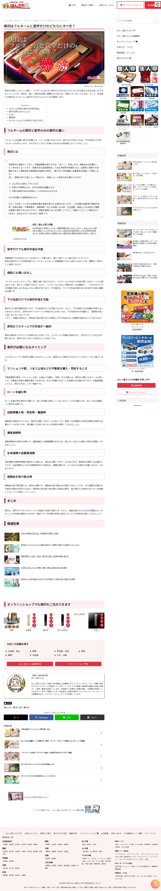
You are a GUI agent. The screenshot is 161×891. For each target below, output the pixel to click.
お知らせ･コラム (31, 833)
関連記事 (12, 117)
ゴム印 (93, 858)
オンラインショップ (77, 664)
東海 (83, 651)
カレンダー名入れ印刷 (144, 876)
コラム (9, 703)
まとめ (11, 114)
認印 (94, 844)
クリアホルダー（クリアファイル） (127, 854)
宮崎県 (54, 865)
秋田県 (11, 844)
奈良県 (60, 844)
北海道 (5, 844)
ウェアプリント (142, 857)
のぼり (141, 859)
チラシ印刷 (139, 844)
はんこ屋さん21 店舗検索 (29, 664)
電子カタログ (123, 58)
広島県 (66, 851)
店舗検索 (137, 385)
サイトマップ (150, 833)
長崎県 (73, 865)
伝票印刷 (155, 844)
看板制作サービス (130, 857)
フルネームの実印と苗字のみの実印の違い (24, 108)
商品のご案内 (45, 833)
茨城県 (17, 851)
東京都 (35, 851)
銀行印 (89, 844)
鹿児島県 (67, 865)
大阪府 (54, 844)
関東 (34, 651)
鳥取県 (48, 851)
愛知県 (11, 875)
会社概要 (104, 833)
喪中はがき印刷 (130, 876)
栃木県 (11, 851)
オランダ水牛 (79, 614)
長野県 (11, 861)
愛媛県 (54, 858)
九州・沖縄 (62, 655)
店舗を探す (73, 833)
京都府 (48, 844)
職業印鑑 (97, 864)
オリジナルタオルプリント (128, 859)
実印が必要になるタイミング (19, 111)
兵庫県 (66, 844)
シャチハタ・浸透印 (104, 858)
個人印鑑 (19, 707)
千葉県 (23, 851)
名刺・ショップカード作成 (124, 844)
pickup (9, 707)
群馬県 (5, 851)
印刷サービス (119, 841)
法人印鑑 (85, 848)
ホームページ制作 (129, 866)
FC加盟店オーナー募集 (133, 833)
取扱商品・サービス (126, 52)
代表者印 (86, 851)
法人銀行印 (94, 851)
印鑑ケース (86, 858)
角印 (100, 851)
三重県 (23, 875)
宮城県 (29, 844)
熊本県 (60, 865)
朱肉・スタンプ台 (89, 861)
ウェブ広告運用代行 (143, 866)
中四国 (35, 655)
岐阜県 (17, 875)
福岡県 (48, 865)
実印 (27, 707)
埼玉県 (29, 851)
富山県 (5, 868)
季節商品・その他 (121, 873)
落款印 (104, 864)
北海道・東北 (14, 651)
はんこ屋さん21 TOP (126, 30)
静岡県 (5, 875)
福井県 (17, 868)
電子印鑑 (118, 866)
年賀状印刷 (119, 876)
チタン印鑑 (100, 861)
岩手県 (17, 844)
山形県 (23, 844)
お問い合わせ (116, 833)
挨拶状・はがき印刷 (122, 847)
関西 (10, 655)
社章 (146, 859)
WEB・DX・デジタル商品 (123, 863)
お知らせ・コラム (125, 47)
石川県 (11, 868)
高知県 (48, 858)
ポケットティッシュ (148, 854)
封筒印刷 (147, 844)
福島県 (35, 844)
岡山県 (60, 851)
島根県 (54, 851)
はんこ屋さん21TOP (14, 833)
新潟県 (5, 861)
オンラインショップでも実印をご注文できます (26, 120)
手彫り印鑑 (88, 864)
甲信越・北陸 (63, 651)
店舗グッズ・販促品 (121, 851)
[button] (92, 717)
